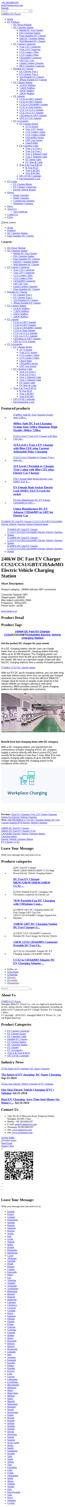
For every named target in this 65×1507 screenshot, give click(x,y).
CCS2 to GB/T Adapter (30, 101)
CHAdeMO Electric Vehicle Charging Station (41, 636)
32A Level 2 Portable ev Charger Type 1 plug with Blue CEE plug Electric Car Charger (33, 469)
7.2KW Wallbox (27, 88)
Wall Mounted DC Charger (32, 41)
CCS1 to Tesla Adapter (30, 107)
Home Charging (21, 195)
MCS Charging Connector (32, 66)
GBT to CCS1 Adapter (30, 118)
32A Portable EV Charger (31, 77)
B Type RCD (31, 167)
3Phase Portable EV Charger (33, 79)
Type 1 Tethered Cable (36, 154)
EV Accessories (20, 121)
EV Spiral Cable (33, 159)
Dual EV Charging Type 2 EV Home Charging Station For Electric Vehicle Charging (29, 815)
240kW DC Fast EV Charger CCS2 (18, 831)
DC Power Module (22, 24)
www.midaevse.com (22, 1129)
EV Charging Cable (28, 145)
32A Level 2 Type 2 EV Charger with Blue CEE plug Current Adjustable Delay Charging (33, 448)
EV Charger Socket (28, 123)
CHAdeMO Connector (30, 57)
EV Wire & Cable (33, 162)
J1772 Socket (31, 126)
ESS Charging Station (29, 33)
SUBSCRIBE (8, 1137)
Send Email (6, 1143)
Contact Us (12, 214)
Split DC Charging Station (32, 38)
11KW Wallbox (26, 90)
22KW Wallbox (26, 93)
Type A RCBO (32, 170)
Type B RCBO (32, 173)
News (10, 206)
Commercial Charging (23, 200)
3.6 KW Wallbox (27, 85)
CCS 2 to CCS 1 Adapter (31, 112)
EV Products (13, 22)
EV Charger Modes (22, 184)
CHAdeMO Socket (34, 137)
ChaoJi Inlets (31, 143)
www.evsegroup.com (22, 1132)
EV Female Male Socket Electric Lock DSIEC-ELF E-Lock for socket (33, 491)
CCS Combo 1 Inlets (35, 132)
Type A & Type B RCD (30, 165)
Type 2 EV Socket (34, 129)
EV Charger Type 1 (28, 71)
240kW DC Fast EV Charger (15, 828)
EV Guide (12, 181)
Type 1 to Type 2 (33, 148)
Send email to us (9, 611)
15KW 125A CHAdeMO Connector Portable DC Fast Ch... (35, 943)
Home (10, 19)
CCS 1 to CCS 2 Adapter (31, 110)
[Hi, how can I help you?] (3, 1193)
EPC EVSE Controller (30, 176)
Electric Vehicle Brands (24, 189)
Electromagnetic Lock (29, 178)
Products (11, 230)
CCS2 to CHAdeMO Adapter (33, 104)
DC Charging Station (23, 27)
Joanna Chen (7, 1146)
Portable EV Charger (23, 68)
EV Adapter (19, 96)
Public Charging (21, 198)
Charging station (9, 836)
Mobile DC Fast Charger (31, 30)
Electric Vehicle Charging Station (17, 839)
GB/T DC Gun (26, 60)
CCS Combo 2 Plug (29, 55)
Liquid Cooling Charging (31, 63)
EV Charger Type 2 (28, 74)
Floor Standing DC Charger (32, 35)
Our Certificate (20, 211)
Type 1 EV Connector (30, 46)
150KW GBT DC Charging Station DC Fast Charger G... (35, 925)
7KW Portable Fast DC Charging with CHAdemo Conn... (34, 902)
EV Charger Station (22, 82)
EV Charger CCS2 (10, 842)
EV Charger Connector (24, 44)
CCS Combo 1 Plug (29, 52)
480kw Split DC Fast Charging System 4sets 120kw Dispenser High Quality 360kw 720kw (35, 427)
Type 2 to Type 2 (33, 151)
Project (10, 192)
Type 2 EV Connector (30, 49)
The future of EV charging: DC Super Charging (31, 1074)
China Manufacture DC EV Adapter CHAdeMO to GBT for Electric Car (33, 512)
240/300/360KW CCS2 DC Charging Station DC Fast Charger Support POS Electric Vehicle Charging (30, 821)
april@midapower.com (26, 1124)
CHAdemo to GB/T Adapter (33, 115)
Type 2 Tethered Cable (36, 156)
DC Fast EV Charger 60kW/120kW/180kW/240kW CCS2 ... (31, 883)
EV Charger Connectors (24, 187)
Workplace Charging (23, 203)
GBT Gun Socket (33, 140)
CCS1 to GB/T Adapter (30, 99)
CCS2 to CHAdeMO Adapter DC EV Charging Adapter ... (34, 961)
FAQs (10, 217)
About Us (12, 209)
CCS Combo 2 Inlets (35, 134)
